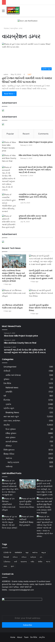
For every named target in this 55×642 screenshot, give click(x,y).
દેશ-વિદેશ (7, 383)
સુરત (12, 566)
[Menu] (3, 12)
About (19, 637)
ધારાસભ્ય (24, 562)
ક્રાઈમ (8, 404)
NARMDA (18, 552)
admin (6, 74)
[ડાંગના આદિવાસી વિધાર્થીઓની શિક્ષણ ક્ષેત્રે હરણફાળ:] (27, 520)
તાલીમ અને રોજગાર (13, 375)
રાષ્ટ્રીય (7, 425)
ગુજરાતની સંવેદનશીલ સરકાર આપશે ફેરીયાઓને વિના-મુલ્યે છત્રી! (32, 217)
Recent (26, 133)
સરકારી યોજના (11, 441)
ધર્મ (5, 396)
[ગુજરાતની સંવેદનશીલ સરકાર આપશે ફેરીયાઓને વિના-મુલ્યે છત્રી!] (9, 222)
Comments (43, 133)
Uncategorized (10, 367)
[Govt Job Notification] (28, 21)
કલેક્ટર (23, 557)
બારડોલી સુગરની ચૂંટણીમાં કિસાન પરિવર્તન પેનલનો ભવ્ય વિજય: (40, 308)
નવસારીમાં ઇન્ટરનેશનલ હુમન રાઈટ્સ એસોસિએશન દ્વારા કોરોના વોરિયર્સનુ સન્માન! (33, 197)
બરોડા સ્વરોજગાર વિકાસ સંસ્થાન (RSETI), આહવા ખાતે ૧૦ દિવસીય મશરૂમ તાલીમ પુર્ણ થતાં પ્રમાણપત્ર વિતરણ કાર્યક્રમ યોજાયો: (14, 275)
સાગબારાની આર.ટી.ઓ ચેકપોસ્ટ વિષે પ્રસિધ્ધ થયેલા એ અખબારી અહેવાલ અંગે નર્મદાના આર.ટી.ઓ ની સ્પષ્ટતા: (35, 170)
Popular (10, 133)
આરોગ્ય (9, 458)
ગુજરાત (6, 379)
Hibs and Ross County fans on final (35, 155)
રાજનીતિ (9, 392)
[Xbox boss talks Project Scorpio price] (9, 146)
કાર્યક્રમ (33, 557)
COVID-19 (7, 552)
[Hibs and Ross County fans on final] (9, 159)
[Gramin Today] (13, 11)
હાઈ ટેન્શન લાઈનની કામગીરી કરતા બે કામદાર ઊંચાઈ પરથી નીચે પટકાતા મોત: (27, 80)
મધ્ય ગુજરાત (10, 437)
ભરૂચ (48, 562)
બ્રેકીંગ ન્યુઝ (9, 408)
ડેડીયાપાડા (6, 562)
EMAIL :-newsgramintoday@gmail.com (18, 590)
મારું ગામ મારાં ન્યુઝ (11, 416)
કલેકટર (15, 557)
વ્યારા (5, 566)
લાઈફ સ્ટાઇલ (13, 462)
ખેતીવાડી (7, 371)
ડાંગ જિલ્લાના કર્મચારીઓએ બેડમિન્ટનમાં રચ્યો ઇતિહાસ (12, 306)
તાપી (15, 562)
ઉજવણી (6, 557)
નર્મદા (32, 562)
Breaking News (12, 412)
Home (6, 28)
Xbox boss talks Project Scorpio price (36, 142)
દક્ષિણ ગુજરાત (11, 433)
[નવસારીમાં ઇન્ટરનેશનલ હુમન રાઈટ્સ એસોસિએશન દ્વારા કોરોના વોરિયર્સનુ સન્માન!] (9, 203)
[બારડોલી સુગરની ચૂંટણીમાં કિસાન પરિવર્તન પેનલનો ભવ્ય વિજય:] (41, 296)
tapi (27, 552)
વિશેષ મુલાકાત (9, 450)
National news (12, 387)
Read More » (9, 94)
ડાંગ (41, 557)
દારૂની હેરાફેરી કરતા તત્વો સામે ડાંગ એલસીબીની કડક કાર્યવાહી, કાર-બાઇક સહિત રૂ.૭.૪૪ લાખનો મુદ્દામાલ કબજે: (41, 274)
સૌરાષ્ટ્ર (9, 445)
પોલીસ (40, 562)
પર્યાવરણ (9, 466)
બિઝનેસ (7, 400)
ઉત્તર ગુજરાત (11, 429)
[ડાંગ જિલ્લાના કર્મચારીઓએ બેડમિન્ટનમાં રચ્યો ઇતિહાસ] (14, 296)
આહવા (43, 552)
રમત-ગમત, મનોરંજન (12, 421)
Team (26, 637)
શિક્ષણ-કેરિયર (9, 454)
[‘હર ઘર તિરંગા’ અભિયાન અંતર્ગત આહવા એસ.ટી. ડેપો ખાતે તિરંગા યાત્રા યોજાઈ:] (10, 522)
